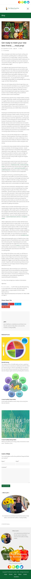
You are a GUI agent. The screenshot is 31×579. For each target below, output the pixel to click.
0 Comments (6, 50)
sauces (18, 245)
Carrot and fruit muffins (20, 168)
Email (17, 461)
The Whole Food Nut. (12, 572)
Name (3, 461)
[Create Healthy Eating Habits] (15, 424)
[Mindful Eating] (15, 348)
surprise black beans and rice (13, 216)
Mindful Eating (5, 362)
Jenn (16, 48)
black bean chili (15, 164)
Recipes (10, 574)
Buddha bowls (25, 235)
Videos (19, 574)
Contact (25, 574)
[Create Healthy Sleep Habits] (15, 385)
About (5, 574)
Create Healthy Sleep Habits (9, 399)
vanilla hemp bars (6, 169)
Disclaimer (16, 576)
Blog (21, 48)
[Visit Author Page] (15, 316)
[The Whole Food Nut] (12, 8)
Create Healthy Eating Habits (9, 439)
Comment (4, 467)
